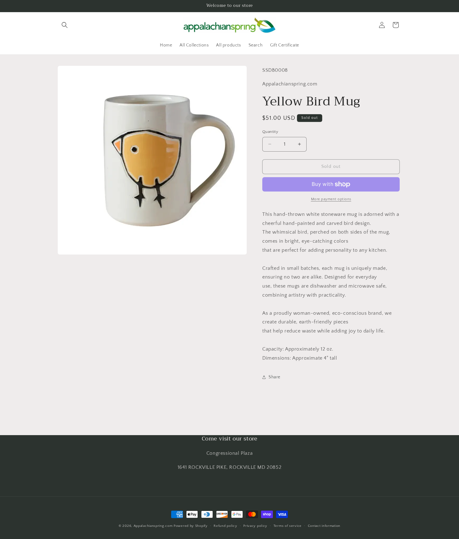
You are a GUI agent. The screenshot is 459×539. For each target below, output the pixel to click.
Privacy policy (255, 525)
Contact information (324, 525)
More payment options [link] (331, 199)
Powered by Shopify (191, 526)
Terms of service (288, 525)
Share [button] (274, 377)
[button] (65, 25)
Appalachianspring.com (153, 526)
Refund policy (225, 525)
